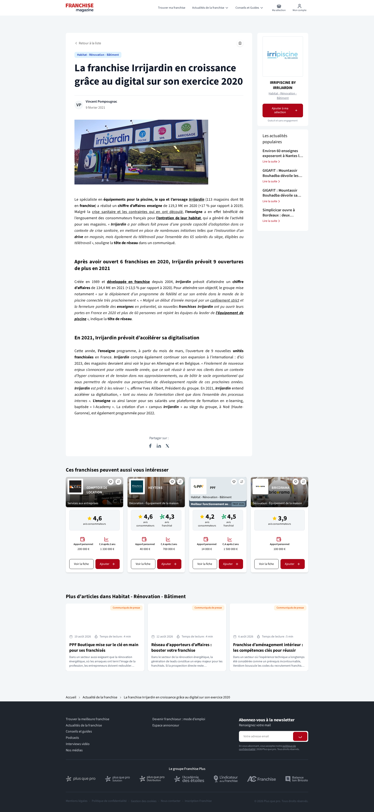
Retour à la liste (90, 43)
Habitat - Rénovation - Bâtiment (98, 55)
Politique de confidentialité (109, 801)
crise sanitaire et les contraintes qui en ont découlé (137, 212)
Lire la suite (270, 162)
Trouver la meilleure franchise (87, 719)
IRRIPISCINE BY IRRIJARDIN (283, 85)
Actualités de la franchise (84, 725)
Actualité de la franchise (100, 697)
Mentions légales (76, 801)
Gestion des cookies (143, 801)
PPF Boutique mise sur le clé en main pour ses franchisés (103, 647)
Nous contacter (171, 801)
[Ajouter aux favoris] (111, 482)
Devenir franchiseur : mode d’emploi (178, 719)
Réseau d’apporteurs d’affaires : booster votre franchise (181, 647)
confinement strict (224, 300)
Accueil (71, 697)
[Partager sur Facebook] (150, 445)
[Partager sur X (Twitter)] (167, 445)
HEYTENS (155, 487)
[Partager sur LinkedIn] (158, 445)
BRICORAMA (280, 487)
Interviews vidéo (78, 744)
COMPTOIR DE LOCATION (97, 490)
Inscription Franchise (198, 801)
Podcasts (72, 738)
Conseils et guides (79, 731)
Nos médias (74, 750)
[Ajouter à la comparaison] (118, 482)
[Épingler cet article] (240, 43)
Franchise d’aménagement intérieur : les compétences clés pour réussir (268, 647)
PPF (213, 487)
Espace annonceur (165, 725)
